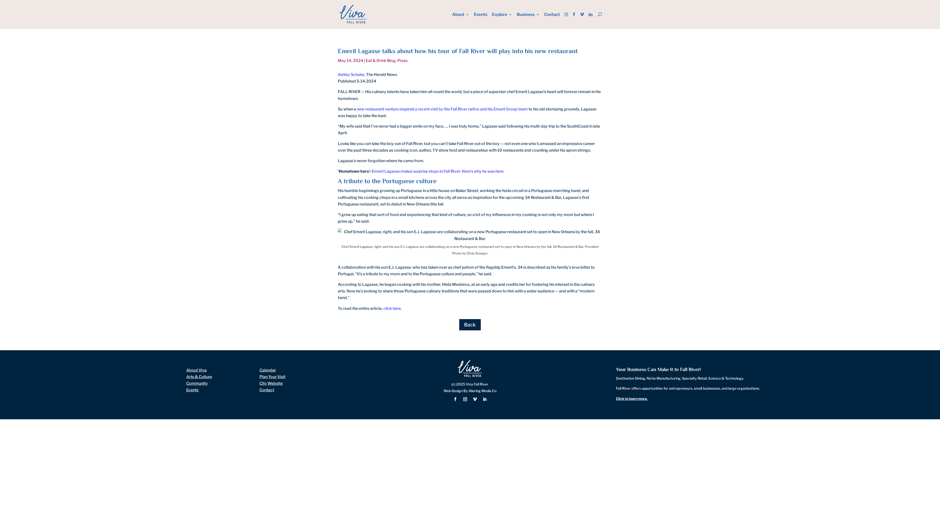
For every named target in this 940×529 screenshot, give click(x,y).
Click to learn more (631, 399)
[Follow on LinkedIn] (485, 399)
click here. (392, 308)
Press (402, 60)
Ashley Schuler (351, 74)
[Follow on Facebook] (455, 399)
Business (526, 15)
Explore (499, 15)
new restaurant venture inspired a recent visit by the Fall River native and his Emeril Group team (442, 109)
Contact (552, 15)
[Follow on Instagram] (465, 399)
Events (480, 15)
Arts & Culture (199, 376)
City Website (271, 383)
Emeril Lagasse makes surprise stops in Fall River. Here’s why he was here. (438, 171)
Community (197, 383)
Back (470, 325)
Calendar (267, 370)
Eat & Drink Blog (381, 60)
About (458, 15)
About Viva (196, 370)
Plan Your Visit (272, 376)
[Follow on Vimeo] (475, 399)
